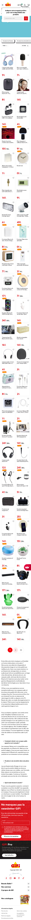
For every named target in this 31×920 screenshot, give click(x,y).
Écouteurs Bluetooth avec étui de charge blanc (7, 240)
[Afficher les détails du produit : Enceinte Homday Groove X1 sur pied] (8, 427)
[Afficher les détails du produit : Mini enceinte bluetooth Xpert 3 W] (23, 476)
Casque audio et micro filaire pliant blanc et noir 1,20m (8, 362)
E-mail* (4, 820)
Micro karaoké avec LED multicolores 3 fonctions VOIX (7, 191)
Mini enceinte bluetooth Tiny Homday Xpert (6, 93)
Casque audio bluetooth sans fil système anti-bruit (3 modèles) (22, 93)
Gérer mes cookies (22, 911)
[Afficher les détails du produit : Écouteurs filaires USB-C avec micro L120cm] (23, 403)
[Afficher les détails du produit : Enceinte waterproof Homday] (8, 550)
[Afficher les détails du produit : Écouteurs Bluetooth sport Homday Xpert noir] (8, 476)
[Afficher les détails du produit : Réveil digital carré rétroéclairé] (23, 109)
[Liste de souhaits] (13, 55)
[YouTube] (14, 878)
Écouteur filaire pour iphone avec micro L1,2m (22, 387)
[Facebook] (6, 878)
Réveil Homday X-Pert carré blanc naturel (8, 264)
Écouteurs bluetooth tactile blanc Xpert (22, 313)
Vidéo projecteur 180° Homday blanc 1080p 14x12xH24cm (23, 215)
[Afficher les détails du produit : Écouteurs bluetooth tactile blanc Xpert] (23, 305)
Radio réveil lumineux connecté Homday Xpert (22, 289)
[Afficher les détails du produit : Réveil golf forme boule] (23, 550)
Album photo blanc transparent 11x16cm (7, 166)
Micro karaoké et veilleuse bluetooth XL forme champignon (23, 142)
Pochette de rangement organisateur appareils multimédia (8, 510)
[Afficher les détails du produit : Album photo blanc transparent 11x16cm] (8, 158)
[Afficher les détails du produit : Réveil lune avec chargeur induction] (23, 526)
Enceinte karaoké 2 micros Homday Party (22, 510)
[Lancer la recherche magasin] (26, 18)
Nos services (6, 887)
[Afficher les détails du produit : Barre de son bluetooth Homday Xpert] (8, 575)
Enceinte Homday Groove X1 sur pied (7, 436)
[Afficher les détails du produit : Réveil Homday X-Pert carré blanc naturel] (8, 256)
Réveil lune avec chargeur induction (22, 534)
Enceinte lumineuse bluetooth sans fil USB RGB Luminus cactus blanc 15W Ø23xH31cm (8, 608)
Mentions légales (5, 916)
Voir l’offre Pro (9, 855)
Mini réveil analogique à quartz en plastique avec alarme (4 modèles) (8, 411)
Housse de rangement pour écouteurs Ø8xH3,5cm (23, 608)
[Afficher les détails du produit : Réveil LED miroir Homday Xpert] (8, 207)
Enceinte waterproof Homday (7, 559)
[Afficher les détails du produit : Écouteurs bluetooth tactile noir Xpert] (8, 526)
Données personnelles (7, 918)
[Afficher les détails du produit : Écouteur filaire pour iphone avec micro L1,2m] (23, 378)
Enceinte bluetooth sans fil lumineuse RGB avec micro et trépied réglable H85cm (23, 461)
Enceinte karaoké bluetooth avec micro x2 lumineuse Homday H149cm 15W (23, 583)
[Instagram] (10, 878)
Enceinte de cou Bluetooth (21, 632)
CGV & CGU (4, 913)
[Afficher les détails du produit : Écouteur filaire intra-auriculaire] (23, 231)
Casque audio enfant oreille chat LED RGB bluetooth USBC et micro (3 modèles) (7, 68)
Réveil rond (20, 165)
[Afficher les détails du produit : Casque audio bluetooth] (8, 452)
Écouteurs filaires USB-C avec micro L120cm (23, 411)
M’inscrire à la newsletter (11, 836)
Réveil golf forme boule (21, 559)
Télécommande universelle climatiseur (23, 264)
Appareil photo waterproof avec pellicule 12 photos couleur (7, 387)
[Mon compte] (24, 5)
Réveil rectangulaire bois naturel (22, 338)
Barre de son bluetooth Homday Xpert (7, 583)
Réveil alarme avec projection (22, 191)
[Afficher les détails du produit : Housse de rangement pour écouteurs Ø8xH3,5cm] (23, 599)
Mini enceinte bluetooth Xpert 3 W (22, 485)
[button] (21, 5)
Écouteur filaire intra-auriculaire (22, 240)
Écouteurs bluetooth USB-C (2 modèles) (7, 117)
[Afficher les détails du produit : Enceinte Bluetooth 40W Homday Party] (8, 305)
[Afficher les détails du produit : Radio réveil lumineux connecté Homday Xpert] (23, 280)
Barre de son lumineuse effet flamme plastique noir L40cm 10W (7, 632)
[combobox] (5, 45)
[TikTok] (23, 878)
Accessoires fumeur (8, 41)
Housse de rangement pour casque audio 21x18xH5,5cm (23, 362)
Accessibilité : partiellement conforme (20, 915)
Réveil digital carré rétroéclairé (21, 117)
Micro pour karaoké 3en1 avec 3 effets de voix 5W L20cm (23, 68)
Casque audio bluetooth (5, 461)
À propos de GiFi (7, 890)
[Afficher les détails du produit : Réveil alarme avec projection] (23, 182)
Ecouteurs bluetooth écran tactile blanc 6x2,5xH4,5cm (7, 289)
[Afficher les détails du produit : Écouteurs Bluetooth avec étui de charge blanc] (8, 231)
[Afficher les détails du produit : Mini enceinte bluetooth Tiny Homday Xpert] (8, 84)
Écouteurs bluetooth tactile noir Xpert (7, 534)
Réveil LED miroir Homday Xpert (6, 215)
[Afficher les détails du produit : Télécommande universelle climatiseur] (23, 256)
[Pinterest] (19, 878)
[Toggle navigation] (2, 5)
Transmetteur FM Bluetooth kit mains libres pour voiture (7, 338)
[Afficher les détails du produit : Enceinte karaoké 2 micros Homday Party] (23, 501)
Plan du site (4, 911)
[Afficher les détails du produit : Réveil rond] (23, 158)
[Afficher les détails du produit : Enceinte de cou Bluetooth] (23, 624)
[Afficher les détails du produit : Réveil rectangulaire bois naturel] (23, 329)
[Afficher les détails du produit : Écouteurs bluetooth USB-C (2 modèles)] (8, 109)
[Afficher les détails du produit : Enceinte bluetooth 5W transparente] (23, 427)
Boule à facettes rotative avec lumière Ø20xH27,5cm (7, 142)
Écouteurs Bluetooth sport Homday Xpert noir (7, 485)
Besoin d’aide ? (6, 884)
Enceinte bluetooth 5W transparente (22, 436)
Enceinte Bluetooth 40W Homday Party (7, 313)
